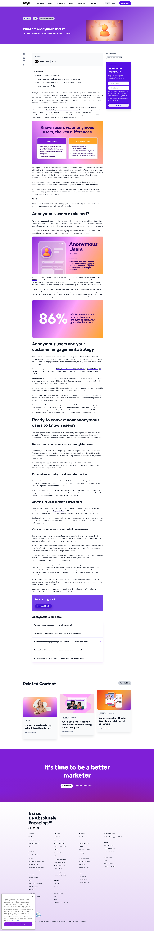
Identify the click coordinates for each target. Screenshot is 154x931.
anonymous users (63, 289)
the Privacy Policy (120, 98)
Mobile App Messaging (35, 883)
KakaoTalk (31, 902)
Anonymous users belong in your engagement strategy (78, 369)
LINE (30, 899)
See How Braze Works (84, 786)
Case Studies (83, 837)
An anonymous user (40, 221)
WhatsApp (32, 893)
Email (30, 880)
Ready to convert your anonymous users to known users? (59, 82)
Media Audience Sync (35, 896)
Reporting (31, 874)
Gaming (56, 849)
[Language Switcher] (107, 3)
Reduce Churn (58, 868)
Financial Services (59, 840)
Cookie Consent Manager (18, 924)
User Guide (82, 864)
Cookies (54, 921)
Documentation (84, 858)
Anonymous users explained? (48, 75)
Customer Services (109, 848)
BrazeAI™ (31, 858)
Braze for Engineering (60, 875)
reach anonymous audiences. (88, 185)
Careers (56, 887)
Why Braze (32, 837)
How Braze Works (34, 843)
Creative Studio (33, 877)
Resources (81, 3)
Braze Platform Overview (36, 840)
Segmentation (58, 511)
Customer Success (109, 852)
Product (49, 3)
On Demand (57, 853)
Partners (70, 3)
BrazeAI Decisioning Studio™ (37, 861)
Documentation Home (85, 861)
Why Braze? (40, 3)
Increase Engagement (60, 872)
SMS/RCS (31, 890)
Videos (81, 846)
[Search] (103, 3)
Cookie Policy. (16, 920)
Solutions (60, 3)
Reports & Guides (84, 843)
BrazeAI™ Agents (33, 864)
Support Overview (109, 845)
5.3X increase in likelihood (73, 407)
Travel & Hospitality (59, 843)
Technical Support (109, 866)
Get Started (125, 3)
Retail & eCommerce (60, 837)
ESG (55, 896)
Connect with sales (43, 606)
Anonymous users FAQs (46, 86)
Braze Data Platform (35, 855)
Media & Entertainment (60, 846)
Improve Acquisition (59, 865)
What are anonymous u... (46, 18)
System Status (108, 863)
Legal (55, 899)
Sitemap (83, 921)
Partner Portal (83, 879)
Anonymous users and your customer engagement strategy (59, 79)
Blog (35, 18)
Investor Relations (59, 893)
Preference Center (73, 921)
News (55, 890)
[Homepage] (26, 3)
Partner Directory (84, 882)
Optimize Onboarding (60, 859)
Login (105, 860)
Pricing (30, 846)
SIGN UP (118, 105)
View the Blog (124, 683)
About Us (56, 883)
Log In (114, 3)
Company (92, 3)
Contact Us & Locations (61, 902)
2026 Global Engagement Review (113, 837)
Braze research (38, 378)
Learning (81, 853)
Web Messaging (33, 887)
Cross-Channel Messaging (36, 867)
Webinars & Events (84, 849)
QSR (55, 856)
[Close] (33, 896)
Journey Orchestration (35, 871)
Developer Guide (84, 867)
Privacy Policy (62, 921)
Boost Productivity (59, 862)
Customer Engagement (114, 57)
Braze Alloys (82, 876)
